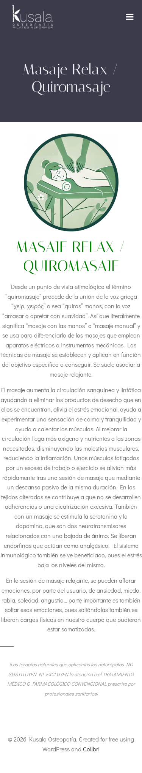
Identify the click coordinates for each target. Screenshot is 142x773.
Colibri (91, 749)
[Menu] (129, 17)
